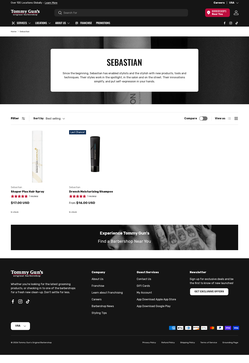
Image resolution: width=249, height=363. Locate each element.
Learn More (51, 2)
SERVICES (22, 23)
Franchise (98, 285)
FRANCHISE (86, 23)
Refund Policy (168, 342)
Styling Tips (99, 313)
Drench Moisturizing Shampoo (91, 191)
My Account (144, 292)
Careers (219, 2)
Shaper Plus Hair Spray (27, 191)
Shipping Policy (187, 342)
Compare (190, 118)
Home (13, 32)
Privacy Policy (149, 342)
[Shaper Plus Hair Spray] (37, 156)
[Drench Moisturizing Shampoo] (95, 156)
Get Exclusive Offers (209, 291)
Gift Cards (143, 285)
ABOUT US (60, 23)
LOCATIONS (41, 23)
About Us (97, 279)
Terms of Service (208, 342)
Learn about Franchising (107, 292)
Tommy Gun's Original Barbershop (35, 342)
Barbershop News (103, 306)
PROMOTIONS (103, 23)
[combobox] (121, 12)
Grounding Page (230, 342)
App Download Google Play (154, 306)
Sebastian (24, 32)
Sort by (38, 118)
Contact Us (144, 279)
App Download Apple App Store (156, 299)
